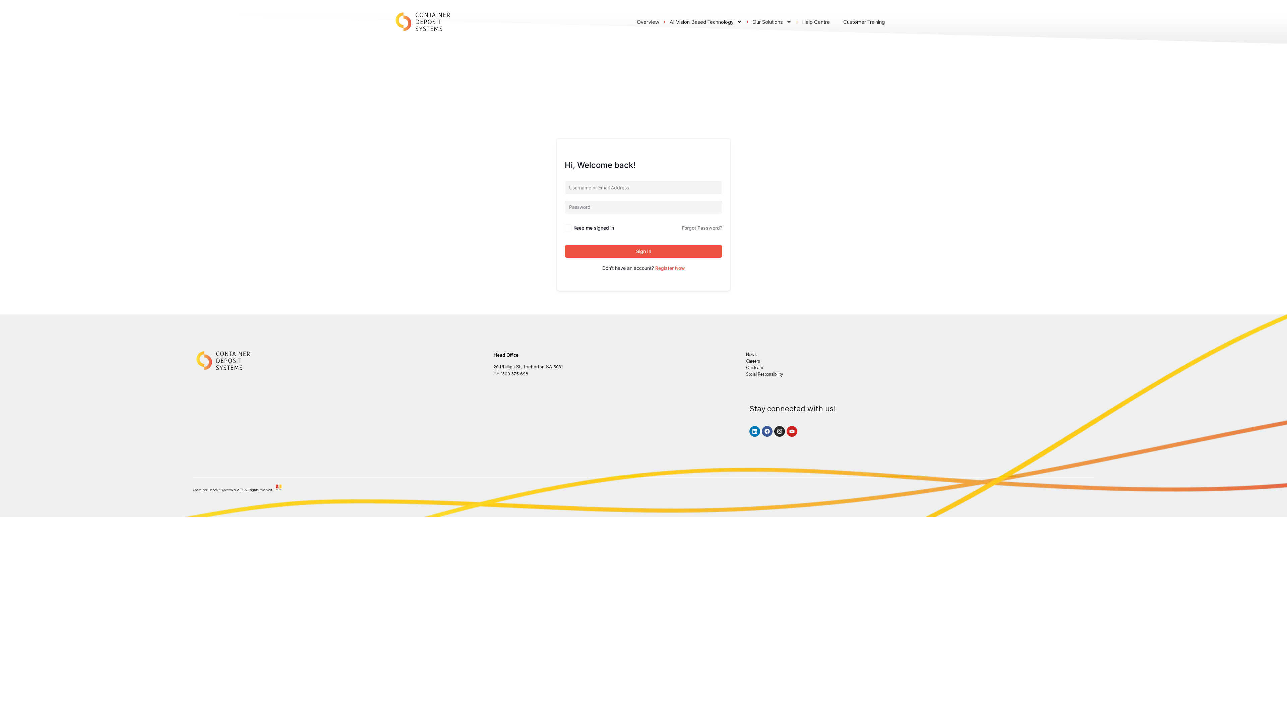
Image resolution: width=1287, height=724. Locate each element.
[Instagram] (779, 431)
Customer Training (864, 21)
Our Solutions (767, 21)
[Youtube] (792, 431)
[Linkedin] (754, 431)
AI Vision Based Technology (701, 21)
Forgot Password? (702, 228)
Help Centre (816, 21)
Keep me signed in (593, 228)
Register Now (670, 268)
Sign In (643, 251)
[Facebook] (767, 431)
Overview (648, 21)
